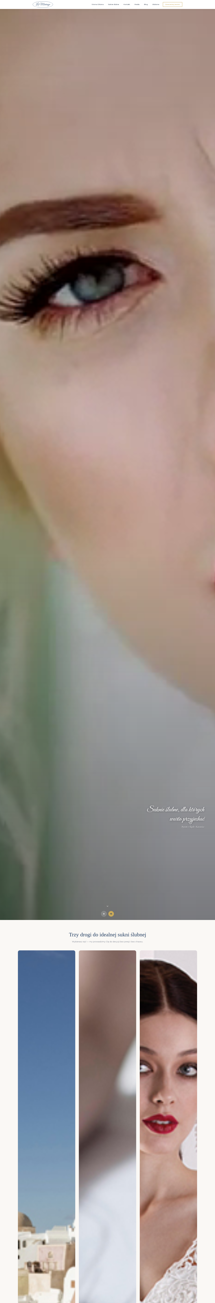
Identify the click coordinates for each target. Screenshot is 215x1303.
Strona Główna (98, 4)
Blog (146, 4)
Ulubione (155, 4)
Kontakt (127, 4)
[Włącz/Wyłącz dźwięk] (111, 914)
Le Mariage (43, 4)
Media (136, 4)
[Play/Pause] (104, 914)
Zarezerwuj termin (172, 4)
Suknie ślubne (113, 4)
